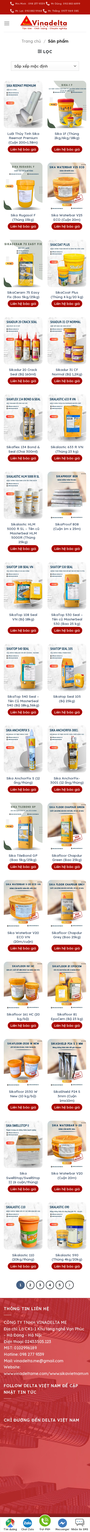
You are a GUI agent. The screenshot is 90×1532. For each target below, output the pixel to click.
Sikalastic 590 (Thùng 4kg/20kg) (67, 1257)
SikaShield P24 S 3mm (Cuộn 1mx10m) (67, 1095)
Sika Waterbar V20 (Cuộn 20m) (67, 1175)
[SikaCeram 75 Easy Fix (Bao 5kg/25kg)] (23, 263)
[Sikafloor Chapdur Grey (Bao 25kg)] (67, 903)
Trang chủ (31, 41)
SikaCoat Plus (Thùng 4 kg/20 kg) (67, 294)
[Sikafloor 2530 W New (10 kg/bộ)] (23, 1062)
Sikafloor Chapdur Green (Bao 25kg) (67, 857)
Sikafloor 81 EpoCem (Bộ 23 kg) (67, 1016)
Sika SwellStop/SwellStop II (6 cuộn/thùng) (23, 1177)
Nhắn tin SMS (79, 1529)
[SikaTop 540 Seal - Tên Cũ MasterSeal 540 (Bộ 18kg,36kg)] (23, 667)
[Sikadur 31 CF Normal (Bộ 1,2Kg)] (67, 340)
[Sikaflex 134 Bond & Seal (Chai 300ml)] (23, 418)
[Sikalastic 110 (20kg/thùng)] (23, 1226)
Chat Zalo (27, 1529)
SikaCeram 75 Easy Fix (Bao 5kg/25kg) (23, 294)
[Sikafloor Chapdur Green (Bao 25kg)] (67, 826)
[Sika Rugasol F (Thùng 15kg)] (23, 186)
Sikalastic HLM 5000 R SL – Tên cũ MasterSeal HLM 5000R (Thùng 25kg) (23, 533)
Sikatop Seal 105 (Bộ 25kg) (67, 698)
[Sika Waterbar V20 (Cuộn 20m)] (67, 1144)
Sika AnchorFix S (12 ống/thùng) (23, 780)
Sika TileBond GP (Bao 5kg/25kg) (23, 857)
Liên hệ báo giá (23, 149)
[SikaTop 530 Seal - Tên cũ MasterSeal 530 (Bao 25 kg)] (67, 585)
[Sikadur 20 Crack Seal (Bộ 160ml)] (23, 340)
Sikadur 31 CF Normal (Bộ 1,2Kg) (67, 371)
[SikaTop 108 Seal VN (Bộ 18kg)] (23, 585)
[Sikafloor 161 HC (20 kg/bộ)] (23, 985)
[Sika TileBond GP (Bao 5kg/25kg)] (23, 826)
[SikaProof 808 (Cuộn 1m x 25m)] (67, 495)
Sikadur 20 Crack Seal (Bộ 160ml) (23, 371)
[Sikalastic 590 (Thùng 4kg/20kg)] (67, 1226)
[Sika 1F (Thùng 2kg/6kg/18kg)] (67, 104)
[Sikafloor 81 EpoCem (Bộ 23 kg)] (67, 985)
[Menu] (7, 23)
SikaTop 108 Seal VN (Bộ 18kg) (23, 616)
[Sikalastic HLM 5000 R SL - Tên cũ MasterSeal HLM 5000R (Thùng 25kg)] (23, 495)
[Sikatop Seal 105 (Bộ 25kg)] (67, 667)
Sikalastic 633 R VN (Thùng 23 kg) (67, 449)
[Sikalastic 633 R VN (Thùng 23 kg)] (67, 418)
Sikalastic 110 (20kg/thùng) (23, 1257)
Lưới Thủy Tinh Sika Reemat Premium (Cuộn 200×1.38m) (23, 137)
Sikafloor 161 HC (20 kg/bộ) (23, 1016)
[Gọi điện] (45, 1522)
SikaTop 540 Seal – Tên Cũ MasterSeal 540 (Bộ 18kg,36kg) (23, 700)
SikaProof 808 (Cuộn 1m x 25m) (67, 526)
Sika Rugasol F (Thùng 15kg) (23, 217)
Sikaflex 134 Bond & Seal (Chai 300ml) (23, 449)
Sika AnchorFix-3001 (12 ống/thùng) (67, 780)
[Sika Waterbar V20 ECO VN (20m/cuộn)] (23, 903)
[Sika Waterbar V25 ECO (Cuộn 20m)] (67, 186)
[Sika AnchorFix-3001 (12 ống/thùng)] (67, 749)
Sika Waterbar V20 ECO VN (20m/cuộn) (23, 937)
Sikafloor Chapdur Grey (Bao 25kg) (67, 935)
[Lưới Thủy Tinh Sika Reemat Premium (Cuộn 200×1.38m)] (23, 104)
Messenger (62, 1529)
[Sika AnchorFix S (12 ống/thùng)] (23, 749)
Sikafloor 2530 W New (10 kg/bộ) (23, 1093)
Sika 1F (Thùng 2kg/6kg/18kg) (67, 135)
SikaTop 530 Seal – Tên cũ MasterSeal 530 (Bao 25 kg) (67, 618)
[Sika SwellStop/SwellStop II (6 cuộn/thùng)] (23, 1144)
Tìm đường (10, 1529)
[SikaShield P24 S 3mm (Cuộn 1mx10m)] (67, 1062)
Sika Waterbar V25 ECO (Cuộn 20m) (66, 217)
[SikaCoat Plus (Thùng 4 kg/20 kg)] (67, 263)
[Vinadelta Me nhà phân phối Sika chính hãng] (45, 23)
